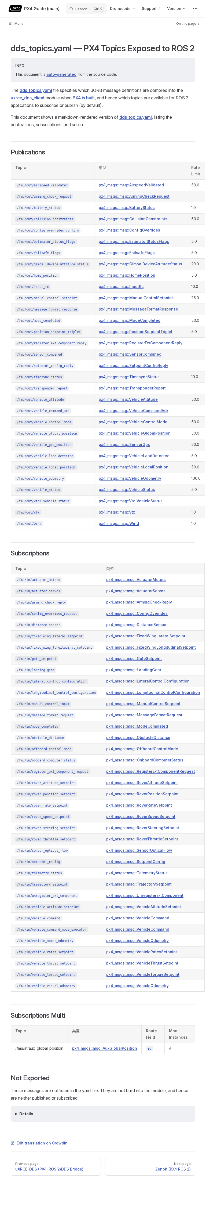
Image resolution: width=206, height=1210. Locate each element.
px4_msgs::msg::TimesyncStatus (129, 376)
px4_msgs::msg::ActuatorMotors (136, 579)
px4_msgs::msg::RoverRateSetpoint (139, 805)
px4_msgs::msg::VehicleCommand (137, 918)
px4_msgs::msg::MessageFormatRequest (144, 715)
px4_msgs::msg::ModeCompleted (129, 320)
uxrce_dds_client (28, 97)
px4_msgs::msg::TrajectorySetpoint (139, 884)
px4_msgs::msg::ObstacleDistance (138, 737)
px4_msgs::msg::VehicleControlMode (133, 422)
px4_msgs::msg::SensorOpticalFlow (139, 850)
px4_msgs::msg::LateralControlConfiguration (148, 681)
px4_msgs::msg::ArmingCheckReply (139, 602)
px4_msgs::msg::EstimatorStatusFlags (134, 241)
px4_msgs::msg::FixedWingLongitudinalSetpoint (151, 647)
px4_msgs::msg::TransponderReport (132, 388)
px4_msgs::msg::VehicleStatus (127, 489)
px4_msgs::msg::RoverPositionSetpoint (142, 794)
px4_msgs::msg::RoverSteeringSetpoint (142, 827)
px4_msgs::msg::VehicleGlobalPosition (135, 433)
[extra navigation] (195, 8)
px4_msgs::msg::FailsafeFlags (127, 252)
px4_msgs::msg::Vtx (117, 512)
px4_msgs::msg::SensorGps (124, 444)
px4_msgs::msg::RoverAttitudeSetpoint (142, 782)
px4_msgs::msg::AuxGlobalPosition (104, 1048)
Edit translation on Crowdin (42, 1143)
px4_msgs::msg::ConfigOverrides (129, 230)
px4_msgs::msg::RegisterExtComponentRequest (150, 771)
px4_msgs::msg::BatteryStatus (127, 207)
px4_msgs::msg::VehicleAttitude (128, 399)
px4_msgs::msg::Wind (119, 523)
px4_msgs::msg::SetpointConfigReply (133, 365)
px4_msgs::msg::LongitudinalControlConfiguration (153, 692)
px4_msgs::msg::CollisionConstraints (133, 218)
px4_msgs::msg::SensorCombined (130, 354)
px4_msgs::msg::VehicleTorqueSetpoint (142, 974)
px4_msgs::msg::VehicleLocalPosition (133, 467)
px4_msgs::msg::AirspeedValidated (131, 185)
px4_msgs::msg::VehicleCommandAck (133, 410)
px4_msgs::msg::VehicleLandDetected (134, 455)
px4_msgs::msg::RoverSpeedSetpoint (140, 816)
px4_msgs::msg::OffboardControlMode (142, 748)
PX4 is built (84, 97)
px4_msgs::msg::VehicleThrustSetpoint (142, 963)
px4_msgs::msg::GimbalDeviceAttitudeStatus (140, 264)
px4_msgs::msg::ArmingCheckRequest (134, 196)
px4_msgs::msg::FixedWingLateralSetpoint (145, 636)
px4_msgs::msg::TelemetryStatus (137, 873)
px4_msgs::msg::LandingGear (133, 669)
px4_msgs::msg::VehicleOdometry (130, 478)
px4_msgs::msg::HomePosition (127, 275)
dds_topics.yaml (36, 90)
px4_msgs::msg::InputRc (121, 286)
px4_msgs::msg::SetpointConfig (135, 861)
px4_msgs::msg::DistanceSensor (136, 624)
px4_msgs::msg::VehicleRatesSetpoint (141, 951)
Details (26, 1113)
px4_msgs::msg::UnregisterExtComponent (144, 895)
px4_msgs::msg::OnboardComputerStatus (144, 760)
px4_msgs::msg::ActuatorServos (135, 590)
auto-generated (61, 74)
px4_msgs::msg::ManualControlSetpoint (136, 297)
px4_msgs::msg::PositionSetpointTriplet (135, 331)
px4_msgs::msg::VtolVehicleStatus (131, 501)
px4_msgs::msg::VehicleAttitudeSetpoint (143, 906)
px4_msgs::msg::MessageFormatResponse (138, 309)
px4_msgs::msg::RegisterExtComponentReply (140, 343)
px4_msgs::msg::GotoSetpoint (134, 658)
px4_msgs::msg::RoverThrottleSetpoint (142, 839)
